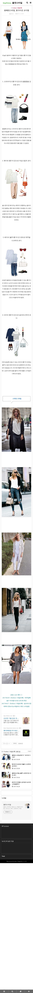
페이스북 (12, 793)
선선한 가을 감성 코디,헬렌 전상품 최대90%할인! (11, 718)
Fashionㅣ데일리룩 (17, 8)
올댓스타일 (7, 804)
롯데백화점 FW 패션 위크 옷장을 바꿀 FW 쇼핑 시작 (11, 731)
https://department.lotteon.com (11, 728)
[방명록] (20, 991)
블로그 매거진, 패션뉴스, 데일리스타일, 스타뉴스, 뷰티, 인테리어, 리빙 (13, 807)
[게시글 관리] (9, 743)
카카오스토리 (16, 793)
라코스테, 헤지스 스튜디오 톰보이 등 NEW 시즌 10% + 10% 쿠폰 (11, 734)
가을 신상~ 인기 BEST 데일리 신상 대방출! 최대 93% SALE (11, 721)
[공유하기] (7, 743)
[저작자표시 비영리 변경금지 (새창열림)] (20, 743)
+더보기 (29, 751)
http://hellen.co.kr (8, 715)
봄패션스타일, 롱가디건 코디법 (16, 10)
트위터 (20, 793)
